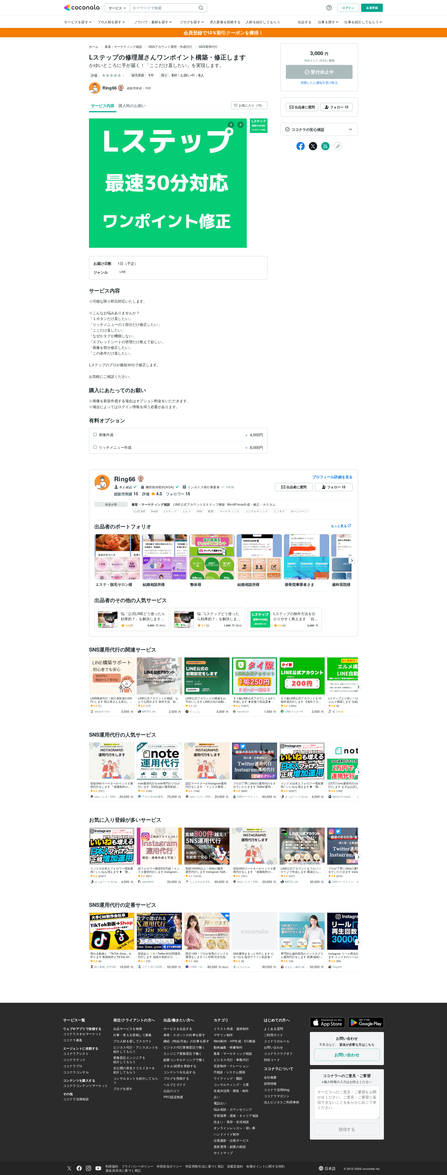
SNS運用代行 (208, 46)
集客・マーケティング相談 (123, 46)
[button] (319, 129)
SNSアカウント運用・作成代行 (170, 46)
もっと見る (339, 526)
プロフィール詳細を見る (332, 477)
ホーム (93, 46)
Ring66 (125, 478)
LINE (123, 272)
